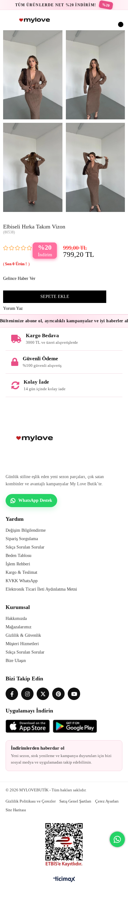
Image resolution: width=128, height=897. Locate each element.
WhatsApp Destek (35, 500)
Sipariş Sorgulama (22, 538)
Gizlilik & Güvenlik (23, 635)
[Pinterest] (58, 694)
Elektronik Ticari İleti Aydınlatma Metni (41, 589)
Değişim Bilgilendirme (26, 530)
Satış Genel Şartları (75, 801)
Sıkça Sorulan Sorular (25, 547)
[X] (43, 694)
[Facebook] (12, 694)
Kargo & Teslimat (21, 572)
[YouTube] (74, 694)
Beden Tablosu (18, 555)
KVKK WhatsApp (22, 580)
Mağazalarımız (18, 627)
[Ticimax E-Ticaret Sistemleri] (64, 879)
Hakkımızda (16, 618)
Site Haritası (16, 810)
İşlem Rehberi (18, 564)
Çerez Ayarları (107, 801)
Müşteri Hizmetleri (22, 643)
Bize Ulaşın (16, 660)
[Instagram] (27, 694)
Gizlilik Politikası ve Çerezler (31, 801)
